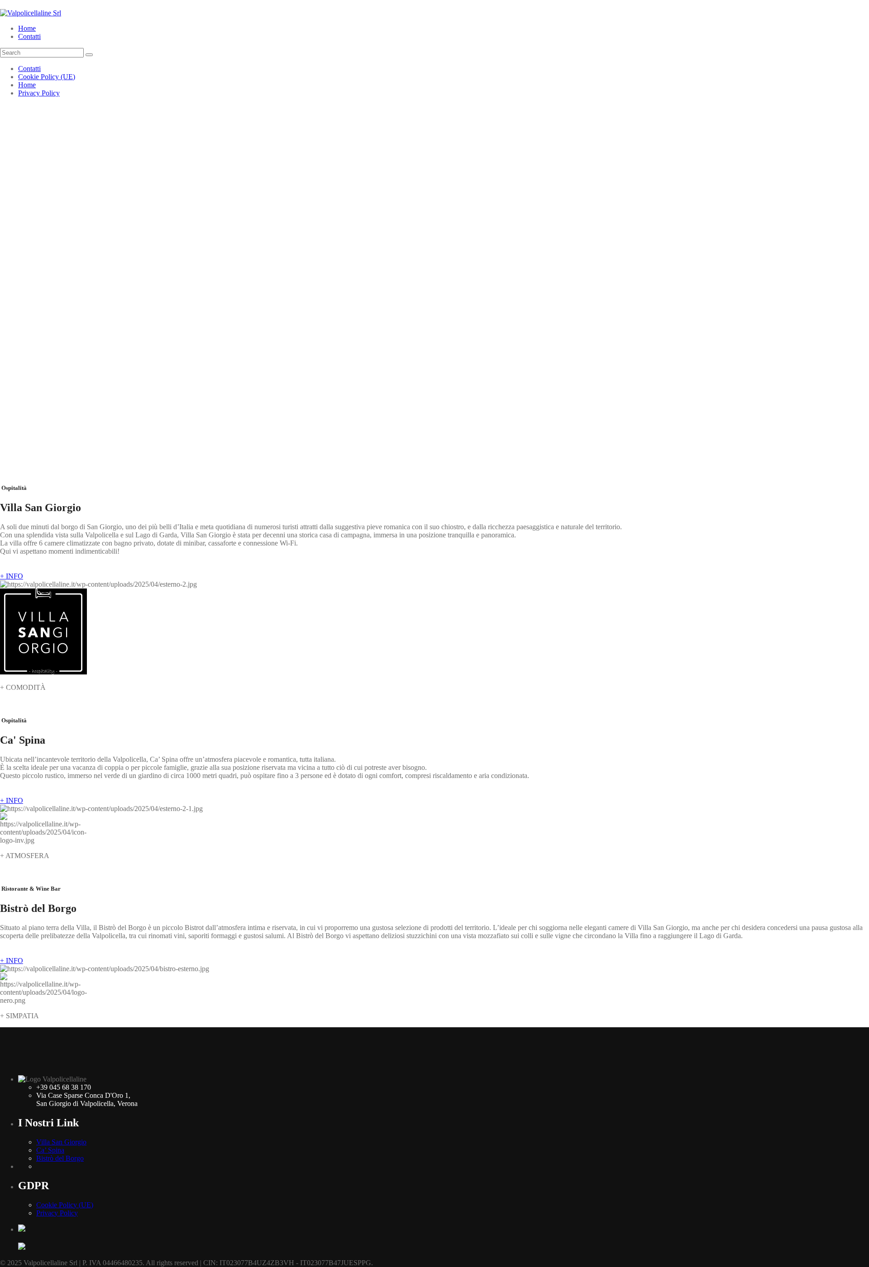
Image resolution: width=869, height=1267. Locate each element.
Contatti (29, 36)
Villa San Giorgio (61, 1142)
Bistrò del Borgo (60, 1158)
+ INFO (11, 576)
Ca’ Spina (50, 1150)
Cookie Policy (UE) (46, 77)
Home (27, 28)
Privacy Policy (39, 93)
